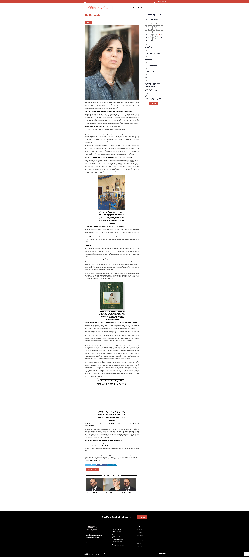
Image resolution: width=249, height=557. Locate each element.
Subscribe (139, 532)
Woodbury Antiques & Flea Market (153, 90)
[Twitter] (89, 542)
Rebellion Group (96, 554)
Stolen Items (140, 546)
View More (154, 103)
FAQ (138, 538)
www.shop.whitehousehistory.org (92, 460)
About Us (132, 7)
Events (148, 7)
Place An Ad (140, 535)
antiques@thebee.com (118, 545)
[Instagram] (92, 542)
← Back (88, 22)
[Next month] (162, 20)
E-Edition (162, 7)
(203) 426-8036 (117, 536)
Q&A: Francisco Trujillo (92, 492)
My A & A (140, 7)
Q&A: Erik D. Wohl (126, 492)
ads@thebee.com (117, 541)
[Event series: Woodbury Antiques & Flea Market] (153, 89)
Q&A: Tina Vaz (109, 492)
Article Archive (140, 540)
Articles (155, 7)
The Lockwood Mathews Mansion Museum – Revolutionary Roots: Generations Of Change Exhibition (153, 98)
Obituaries (139, 543)
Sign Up (142, 517)
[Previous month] (146, 20)
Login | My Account (161, 1)
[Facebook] (87, 542)
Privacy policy (162, 553)
